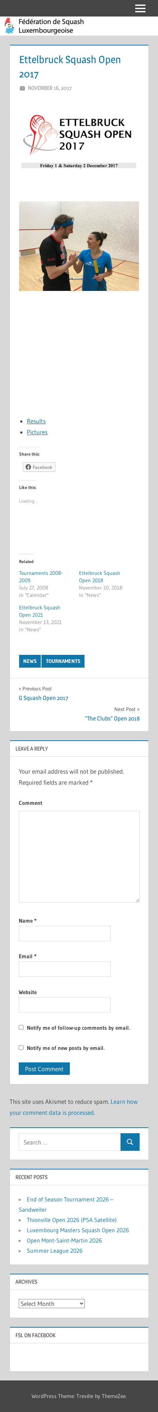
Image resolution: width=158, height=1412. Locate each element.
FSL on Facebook (35, 1335)
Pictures (37, 432)
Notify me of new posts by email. (66, 1047)
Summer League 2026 (55, 1250)
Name (27, 920)
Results (36, 421)
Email (27, 956)
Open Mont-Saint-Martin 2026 (64, 1240)
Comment (30, 802)
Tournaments (63, 661)
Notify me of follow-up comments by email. (78, 1027)
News (30, 661)
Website (28, 992)
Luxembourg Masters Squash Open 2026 (78, 1230)
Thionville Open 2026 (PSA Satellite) (72, 1219)
